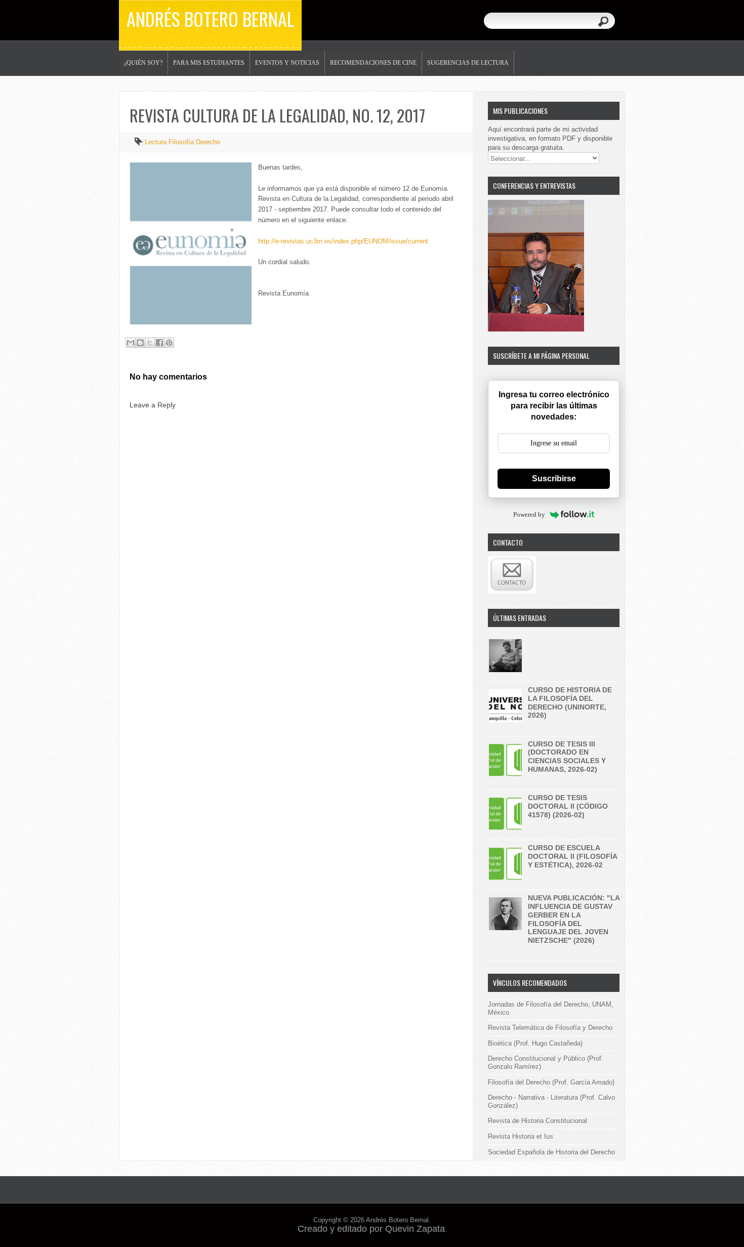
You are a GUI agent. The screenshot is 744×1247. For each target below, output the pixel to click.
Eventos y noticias (287, 62)
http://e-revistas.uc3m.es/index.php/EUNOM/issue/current (343, 241)
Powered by (529, 514)
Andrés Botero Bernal (210, 18)
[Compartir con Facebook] (159, 343)
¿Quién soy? (143, 62)
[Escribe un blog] (140, 343)
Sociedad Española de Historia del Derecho (551, 1152)
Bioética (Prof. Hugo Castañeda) (535, 1043)
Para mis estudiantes (208, 62)
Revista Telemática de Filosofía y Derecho (550, 1027)
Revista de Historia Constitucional (537, 1121)
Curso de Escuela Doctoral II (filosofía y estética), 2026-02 (572, 856)
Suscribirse (554, 478)
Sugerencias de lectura (468, 62)
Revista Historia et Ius (520, 1136)
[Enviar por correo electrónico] (131, 343)
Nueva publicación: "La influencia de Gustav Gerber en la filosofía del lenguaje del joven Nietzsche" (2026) (573, 919)
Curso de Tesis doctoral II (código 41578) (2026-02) (568, 806)
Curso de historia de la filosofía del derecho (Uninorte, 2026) (570, 702)
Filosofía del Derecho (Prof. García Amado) (551, 1082)
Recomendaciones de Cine (373, 62)
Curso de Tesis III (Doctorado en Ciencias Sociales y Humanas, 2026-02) (567, 756)
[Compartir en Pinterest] (169, 343)
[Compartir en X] (150, 343)
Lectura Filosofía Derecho (182, 142)
